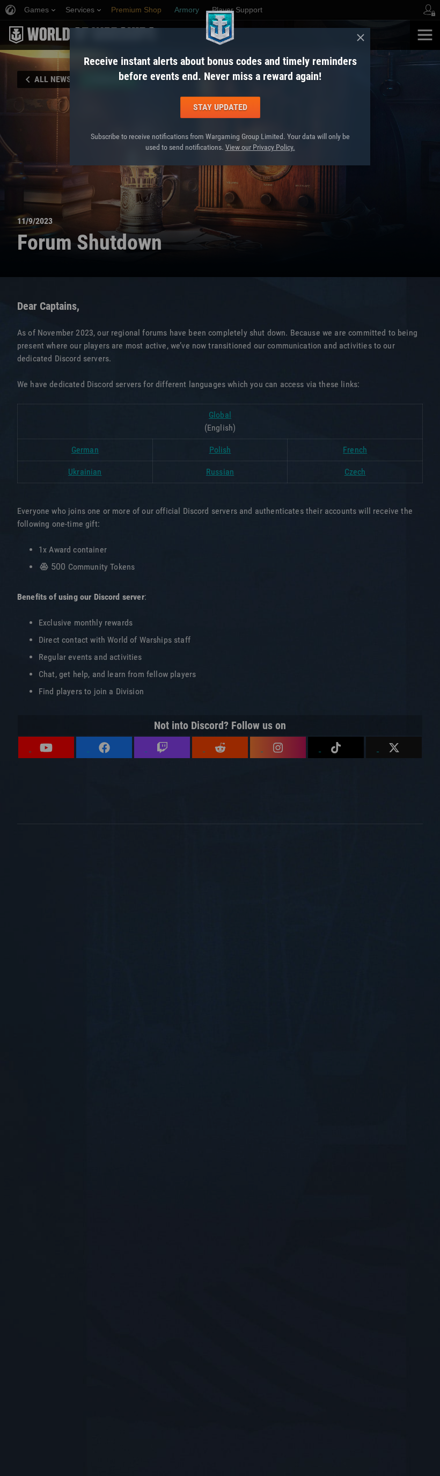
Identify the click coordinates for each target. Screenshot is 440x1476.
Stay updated (220, 107)
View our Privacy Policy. (260, 147)
